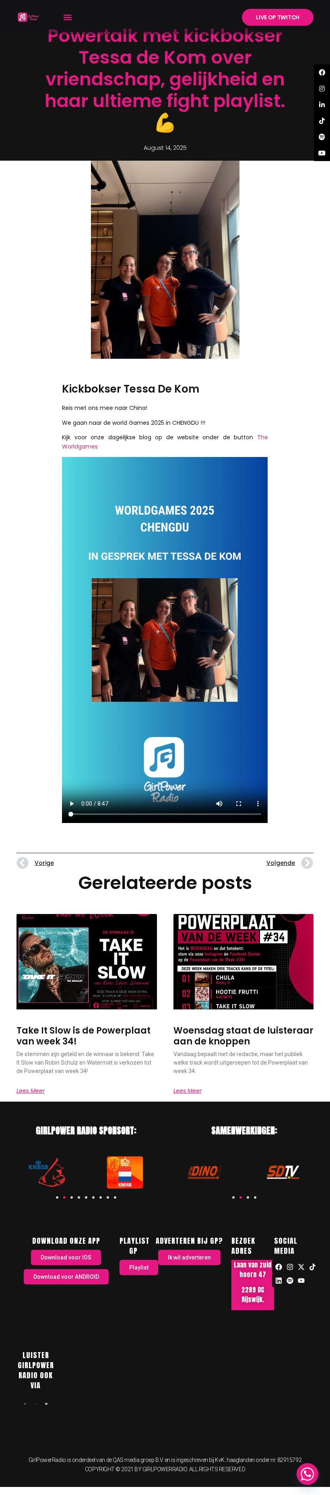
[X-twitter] (301, 1267)
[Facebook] (279, 1267)
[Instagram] (290, 1267)
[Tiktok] (313, 1267)
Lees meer (30, 1091)
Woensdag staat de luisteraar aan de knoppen (243, 1035)
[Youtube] (301, 1280)
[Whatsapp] (307, 1474)
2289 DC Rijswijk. (252, 1294)
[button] (67, 17)
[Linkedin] (279, 1280)
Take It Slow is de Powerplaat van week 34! (83, 1035)
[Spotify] (290, 1280)
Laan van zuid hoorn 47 (253, 1269)
